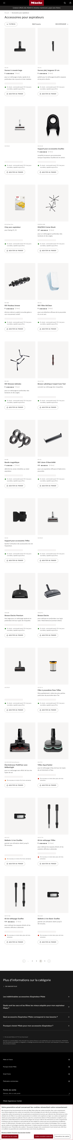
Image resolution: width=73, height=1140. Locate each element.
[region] (36, 1122)
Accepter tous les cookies (10, 1136)
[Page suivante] (49, 961)
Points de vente (9, 1090)
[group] (20, 65)
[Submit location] (69, 1094)
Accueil (7, 13)
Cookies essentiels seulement (43, 1136)
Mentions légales (6, 1132)
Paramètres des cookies (62, 1136)
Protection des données (18, 1132)
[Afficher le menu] (4, 3)
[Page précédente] (23, 961)
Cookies (28, 1132)
